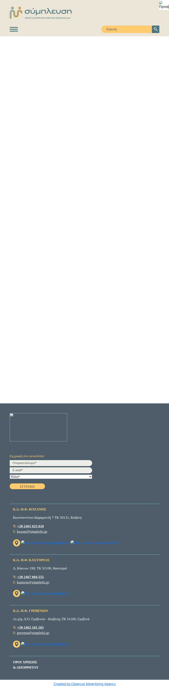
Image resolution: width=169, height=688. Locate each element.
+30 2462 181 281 (30, 627)
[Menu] (14, 29)
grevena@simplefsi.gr (33, 633)
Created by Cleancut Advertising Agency (85, 684)
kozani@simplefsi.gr (32, 532)
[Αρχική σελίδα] (84, 13)
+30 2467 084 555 (30, 577)
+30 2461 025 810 (30, 526)
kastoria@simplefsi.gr (33, 582)
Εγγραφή (27, 486)
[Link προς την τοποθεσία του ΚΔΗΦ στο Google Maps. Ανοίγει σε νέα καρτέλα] (17, 542)
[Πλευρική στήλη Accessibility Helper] (164, 5)
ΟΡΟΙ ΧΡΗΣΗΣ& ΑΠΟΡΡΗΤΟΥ (26, 664)
